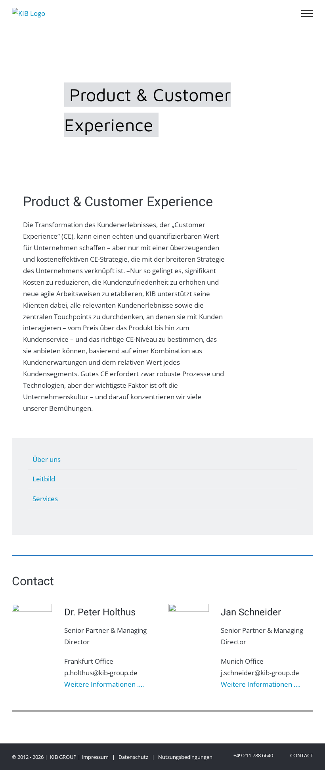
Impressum (95, 756)
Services (45, 498)
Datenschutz (133, 756)
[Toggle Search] (284, 13)
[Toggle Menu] (307, 13)
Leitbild (43, 478)
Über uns (46, 459)
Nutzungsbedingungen (185, 756)
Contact (300, 755)
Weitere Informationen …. (104, 684)
